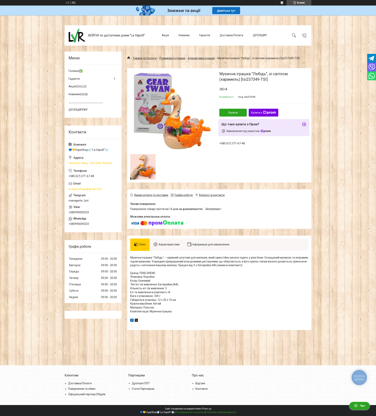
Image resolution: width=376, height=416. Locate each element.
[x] (136, 320)
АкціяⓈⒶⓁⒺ (78, 86)
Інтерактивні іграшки (201, 58)
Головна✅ (75, 70)
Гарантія (204, 35)
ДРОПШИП (260, 35)
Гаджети (74, 78)
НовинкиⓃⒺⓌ (78, 94)
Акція (165, 35)
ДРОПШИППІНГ (78, 109)
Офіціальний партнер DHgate (87, 394)
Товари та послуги (144, 58)
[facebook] (132, 320)
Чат (362, 405)
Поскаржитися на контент (190, 412)
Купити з (256, 112)
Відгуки (200, 383)
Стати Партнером (143, 388)
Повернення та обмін (81, 388)
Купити (233, 112)
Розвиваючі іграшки (172, 58)
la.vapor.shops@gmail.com (85, 189)
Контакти (201, 388)
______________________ (86, 101)
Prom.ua (206, 408)
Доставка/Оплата (231, 35)
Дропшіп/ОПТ (141, 383)
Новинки (184, 35)
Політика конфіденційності (221, 412)
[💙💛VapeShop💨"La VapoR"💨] (77, 35)
